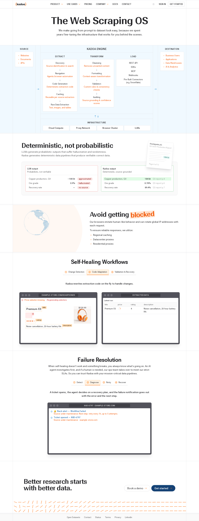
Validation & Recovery (124, 272)
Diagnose (94, 382)
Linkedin (128, 517)
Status (98, 517)
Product (55, 4)
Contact (126, 4)
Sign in (162, 4)
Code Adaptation (99, 272)
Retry (108, 382)
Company (101, 4)
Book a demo (135, 488)
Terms (108, 517)
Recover (122, 382)
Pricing (88, 4)
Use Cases (72, 4)
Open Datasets (73, 517)
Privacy (118, 517)
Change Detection (76, 272)
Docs (115, 4)
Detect (80, 382)
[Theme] (154, 4)
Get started (176, 4)
